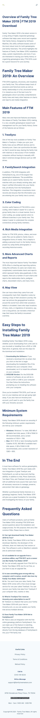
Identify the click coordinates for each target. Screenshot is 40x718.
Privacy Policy (20, 654)
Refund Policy (20, 664)
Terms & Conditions (20, 659)
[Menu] (37, 5)
